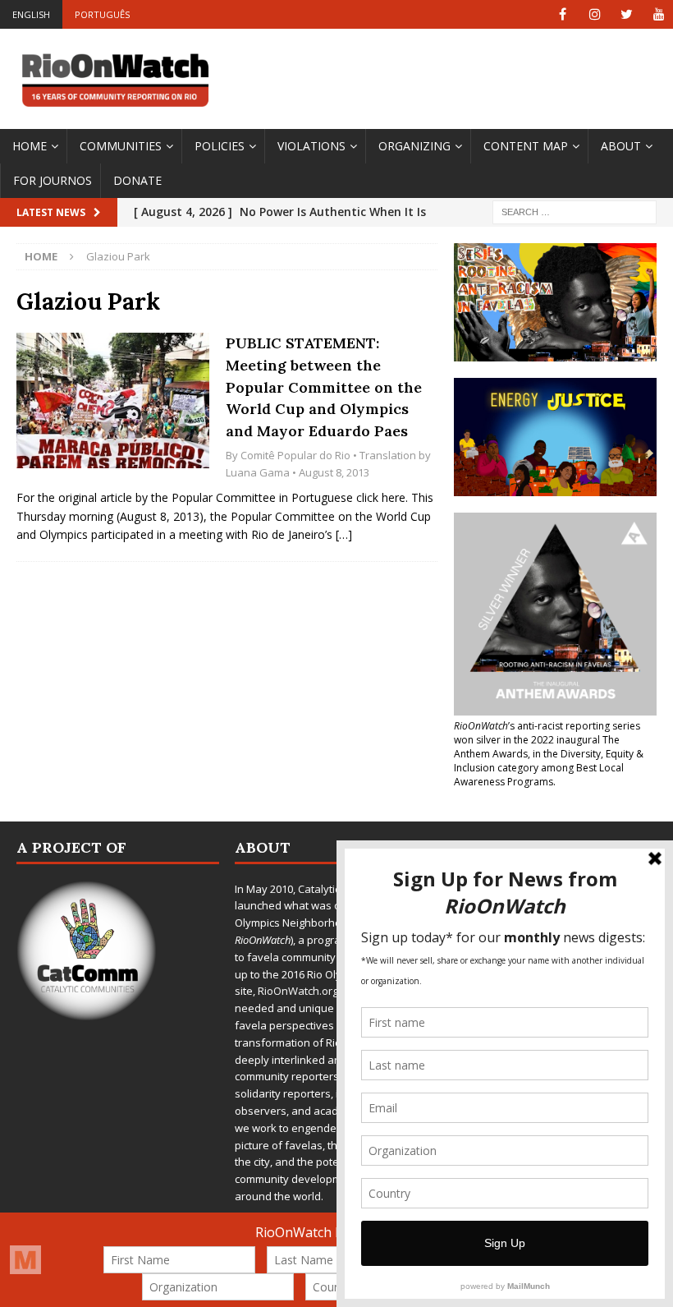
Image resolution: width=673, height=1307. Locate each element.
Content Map (525, 146)
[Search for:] (574, 211)
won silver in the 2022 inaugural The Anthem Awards (537, 747)
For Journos (52, 180)
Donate (137, 180)
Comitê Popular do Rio (295, 455)
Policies (220, 146)
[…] (344, 534)
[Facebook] (562, 14)
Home (29, 146)
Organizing (414, 146)
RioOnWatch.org (298, 990)
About (621, 146)
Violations (311, 146)
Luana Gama (258, 472)
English (31, 14)
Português (102, 14)
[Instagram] (594, 14)
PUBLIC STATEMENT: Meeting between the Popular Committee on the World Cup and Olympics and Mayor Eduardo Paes (324, 387)
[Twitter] (626, 14)
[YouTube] (658, 14)
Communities (121, 146)
